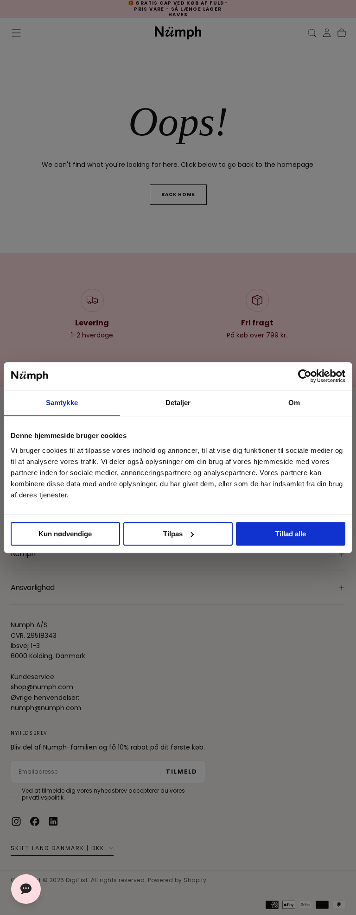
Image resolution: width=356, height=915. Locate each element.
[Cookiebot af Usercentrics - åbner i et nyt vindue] (304, 376)
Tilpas (173, 534)
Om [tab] (294, 403)
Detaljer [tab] (178, 403)
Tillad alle (290, 534)
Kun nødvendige (65, 534)
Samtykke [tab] (62, 403)
